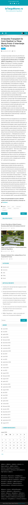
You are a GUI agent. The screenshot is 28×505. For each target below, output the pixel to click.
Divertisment (6, 267)
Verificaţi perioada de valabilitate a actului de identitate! (24, 213)
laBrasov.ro (3, 489)
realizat (3, 208)
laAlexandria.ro (16, 491)
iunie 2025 (5, 356)
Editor (14, 51)
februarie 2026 (6, 340)
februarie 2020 (6, 406)
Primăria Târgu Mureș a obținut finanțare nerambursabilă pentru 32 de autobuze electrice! (13, 225)
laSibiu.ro (3, 496)
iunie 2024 (5, 364)
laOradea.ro (4, 483)
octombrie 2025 (6, 348)
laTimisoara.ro (4, 479)
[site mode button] (22, 33)
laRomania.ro (4, 475)
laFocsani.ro (4, 481)
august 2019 (6, 423)
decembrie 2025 (6, 342)
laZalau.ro (24, 498)
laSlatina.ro (8, 496)
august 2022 (6, 373)
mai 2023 (5, 370)
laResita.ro (15, 495)
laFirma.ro (3, 468)
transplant (4, 210)
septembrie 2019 (7, 420)
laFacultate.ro (9, 468)
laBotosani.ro (4, 495)
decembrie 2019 (6, 411)
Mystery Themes (21, 503)
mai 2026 (5, 331)
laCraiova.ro (11, 477)
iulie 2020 (5, 392)
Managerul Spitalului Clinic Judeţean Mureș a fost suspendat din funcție (13, 256)
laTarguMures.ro (14, 8)
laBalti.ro (11, 471)
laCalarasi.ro (16, 479)
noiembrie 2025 (6, 345)
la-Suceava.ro (16, 468)
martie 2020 (6, 403)
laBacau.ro (8, 493)
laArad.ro (3, 493)
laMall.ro (12, 466)
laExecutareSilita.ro (5, 469)
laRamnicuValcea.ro (6, 485)
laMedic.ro (8, 464)
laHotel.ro (19, 464)
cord (13, 206)
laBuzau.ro (11, 479)
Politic (4, 275)
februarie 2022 (6, 376)
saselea (9, 208)
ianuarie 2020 (6, 409)
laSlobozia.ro (14, 496)
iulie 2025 (5, 353)
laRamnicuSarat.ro (17, 483)
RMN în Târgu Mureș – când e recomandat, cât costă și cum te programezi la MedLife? (13, 314)
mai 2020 (5, 398)
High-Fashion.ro (4, 471)
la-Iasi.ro (9, 489)
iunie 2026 (5, 328)
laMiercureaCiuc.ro (17, 481)
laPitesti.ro (9, 483)
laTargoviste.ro (21, 496)
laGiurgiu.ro (10, 481)
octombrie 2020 (6, 384)
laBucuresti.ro (11, 475)
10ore (8, 206)
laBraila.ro (10, 495)
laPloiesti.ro (23, 477)
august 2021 (6, 378)
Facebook (5, 202)
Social (3, 48)
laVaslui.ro (4, 491)
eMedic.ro (3, 464)
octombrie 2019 (6, 417)
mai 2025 (5, 359)
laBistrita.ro (21, 493)
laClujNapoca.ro (19, 475)
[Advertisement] (14, 23)
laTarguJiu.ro (4, 498)
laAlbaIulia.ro (10, 491)
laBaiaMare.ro (15, 493)
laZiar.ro (16, 466)
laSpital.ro (14, 464)
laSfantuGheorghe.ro (17, 489)
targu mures (16, 208)
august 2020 (6, 389)
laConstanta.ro (4, 477)
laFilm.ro (7, 466)
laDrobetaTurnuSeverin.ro (17, 485)
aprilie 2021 (5, 381)
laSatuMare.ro (21, 495)
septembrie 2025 (7, 351)
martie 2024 (6, 367)
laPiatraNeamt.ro (21, 469)
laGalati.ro (17, 477)
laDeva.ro (22, 479)
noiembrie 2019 (6, 414)
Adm (13, 251)
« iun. (2, 454)
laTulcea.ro (19, 498)
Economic (5, 270)
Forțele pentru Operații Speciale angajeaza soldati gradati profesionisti (14, 287)
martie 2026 (6, 337)
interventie (18, 206)
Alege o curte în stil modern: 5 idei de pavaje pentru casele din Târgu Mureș (13, 248)
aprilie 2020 (5, 400)
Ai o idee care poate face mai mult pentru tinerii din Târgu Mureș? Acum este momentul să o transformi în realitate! (15, 308)
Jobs (4, 272)
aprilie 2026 (5, 334)
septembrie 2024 (7, 362)
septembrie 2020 (7, 387)
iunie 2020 (5, 395)
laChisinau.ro (14, 469)
